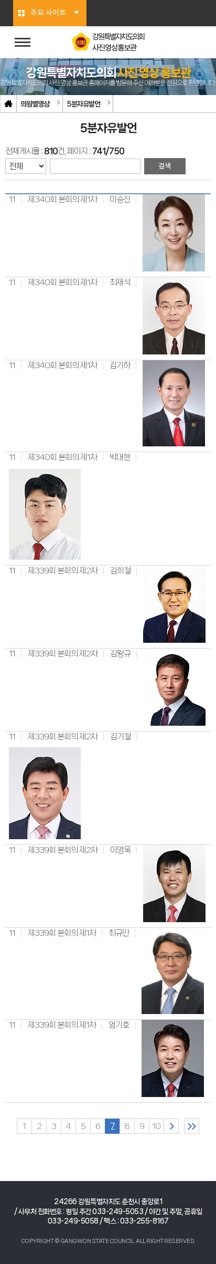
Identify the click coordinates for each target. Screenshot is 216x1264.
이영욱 (120, 849)
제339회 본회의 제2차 (63, 570)
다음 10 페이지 (171, 1126)
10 (156, 1126)
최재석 (120, 282)
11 (12, 199)
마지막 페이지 (191, 1126)
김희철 (120, 570)
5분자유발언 (83, 104)
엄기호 (119, 1024)
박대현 (120, 457)
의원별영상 (34, 104)
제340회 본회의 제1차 (62, 199)
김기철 (120, 736)
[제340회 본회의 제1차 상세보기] (174, 232)
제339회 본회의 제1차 (62, 932)
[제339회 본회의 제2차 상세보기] (174, 603)
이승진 (120, 199)
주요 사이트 (48, 13)
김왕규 (120, 653)
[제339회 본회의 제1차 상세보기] (173, 970)
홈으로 (8, 103)
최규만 (119, 932)
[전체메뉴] (22, 42)
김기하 (120, 365)
